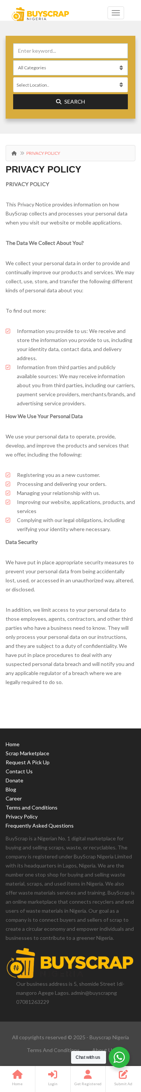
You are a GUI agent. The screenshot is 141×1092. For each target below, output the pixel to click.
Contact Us (19, 771)
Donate (14, 780)
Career (14, 798)
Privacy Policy (22, 816)
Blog (11, 789)
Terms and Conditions (32, 807)
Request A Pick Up (28, 762)
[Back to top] (116, 1044)
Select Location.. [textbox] (33, 85)
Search (74, 101)
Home (13, 744)
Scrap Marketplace (27, 753)
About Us (103, 1050)
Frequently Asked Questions (40, 825)
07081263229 (32, 1002)
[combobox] (70, 84)
